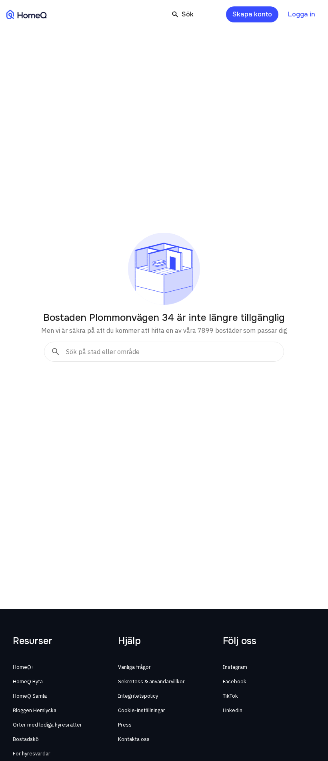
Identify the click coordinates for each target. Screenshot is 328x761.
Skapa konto (252, 14)
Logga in (301, 14)
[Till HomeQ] (26, 14)
